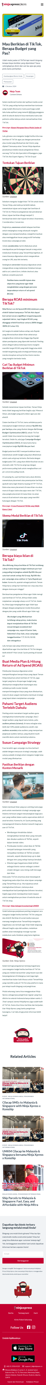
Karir (36, 1313)
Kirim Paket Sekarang (23, 1319)
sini (22, 1012)
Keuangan (30, 76)
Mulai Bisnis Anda (15, 1096)
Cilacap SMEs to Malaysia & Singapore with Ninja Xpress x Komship (21, 1106)
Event (4, 1096)
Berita (10, 1313)
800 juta (32, 112)
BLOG (23, 4)
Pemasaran (8, 82)
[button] (42, 4)
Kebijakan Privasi (32, 1382)
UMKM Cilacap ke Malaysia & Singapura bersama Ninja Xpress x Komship (22, 1154)
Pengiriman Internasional (29, 1194)
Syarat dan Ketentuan (16, 1382)
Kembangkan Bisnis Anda (13, 76)
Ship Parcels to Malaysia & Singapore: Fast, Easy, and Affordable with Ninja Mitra (20, 1201)
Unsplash (13, 196)
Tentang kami (23, 1313)
